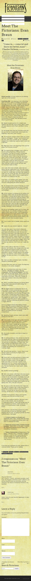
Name (3, 538)
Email (3, 544)
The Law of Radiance (16, 272)
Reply (3, 487)
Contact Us (13, 21)
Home (13, 16)
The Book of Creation (13, 270)
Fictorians (11, 451)
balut (22, 360)
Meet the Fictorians (24, 451)
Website (3, 551)
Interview (20, 39)
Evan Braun (5, 451)
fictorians (14, 39)
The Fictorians (13, 18)
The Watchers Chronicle (7, 453)
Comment (4, 517)
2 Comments (26, 40)
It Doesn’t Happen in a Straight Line (15, 417)
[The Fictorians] (15, 12)
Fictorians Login (26, 578)
